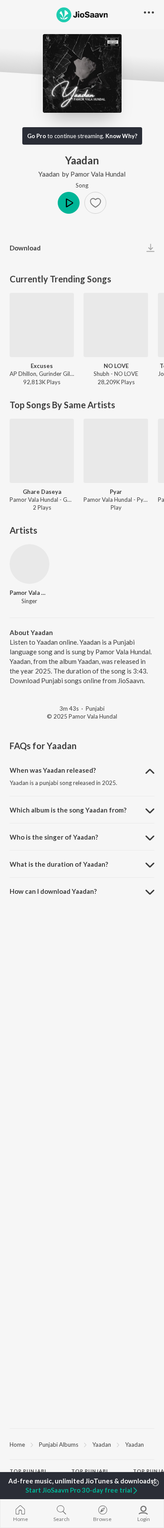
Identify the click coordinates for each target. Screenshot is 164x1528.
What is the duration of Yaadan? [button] (59, 864)
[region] (82, 1444)
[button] (95, 203)
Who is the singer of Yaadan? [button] (54, 837)
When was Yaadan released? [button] (53, 770)
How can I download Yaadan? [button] (53, 891)
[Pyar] (116, 451)
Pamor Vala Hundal (98, 174)
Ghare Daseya (42, 491)
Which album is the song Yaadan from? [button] (68, 810)
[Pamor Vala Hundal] (29, 564)
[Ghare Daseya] (42, 451)
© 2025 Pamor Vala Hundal (82, 716)
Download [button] (25, 248)
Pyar (116, 491)
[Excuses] (42, 325)
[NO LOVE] (116, 325)
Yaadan (48, 174)
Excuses (42, 365)
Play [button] (69, 203)
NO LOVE (116, 365)
